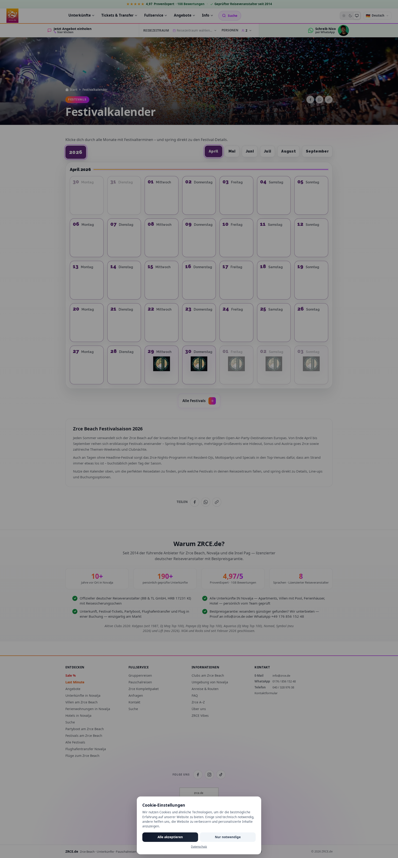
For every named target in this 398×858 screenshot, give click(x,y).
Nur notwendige (228, 837)
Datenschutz (199, 847)
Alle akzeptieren (170, 837)
